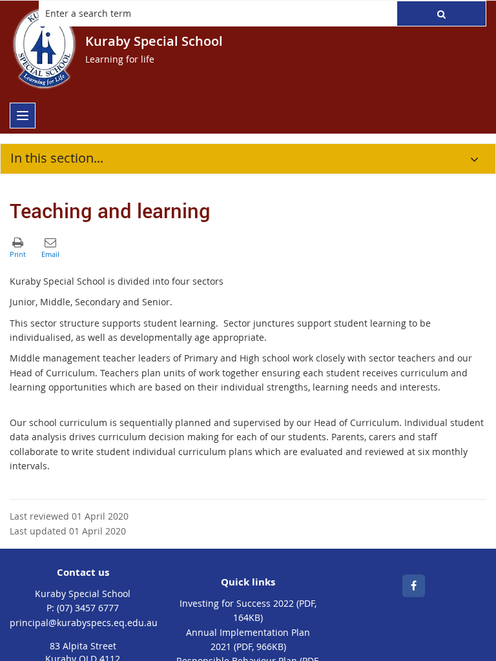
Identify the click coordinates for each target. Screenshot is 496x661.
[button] (441, 13)
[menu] (23, 115)
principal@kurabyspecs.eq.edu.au (84, 622)
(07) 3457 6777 (88, 608)
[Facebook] (413, 586)
